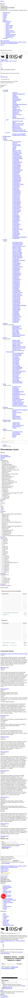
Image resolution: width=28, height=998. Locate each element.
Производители (6, 12)
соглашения (7, 863)
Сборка (7, 29)
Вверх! (2, 990)
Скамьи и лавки (6, 901)
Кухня (4, 384)
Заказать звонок (4, 59)
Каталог (2, 44)
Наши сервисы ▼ (7, 21)
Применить (3, 499)
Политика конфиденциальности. (10, 846)
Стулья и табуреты (7, 906)
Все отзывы (24, 653)
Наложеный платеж (10, 35)
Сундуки (5, 907)
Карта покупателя (10, 30)
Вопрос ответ (6, 923)
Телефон (3, 843)
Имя (2, 841)
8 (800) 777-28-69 (4, 61)
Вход (2, 40)
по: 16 (2, 459)
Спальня (5, 239)
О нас (4, 19)
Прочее (4, 429)
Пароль (3, 983)
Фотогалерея (6, 916)
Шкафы (5, 908)
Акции (4, 16)
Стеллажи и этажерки (8, 902)
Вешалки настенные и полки (9, 899)
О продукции (6, 920)
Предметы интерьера (7, 898)
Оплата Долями (9, 25)
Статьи (4, 918)
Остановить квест (4, 996)
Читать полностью (5, 667)
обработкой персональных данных (10, 967)
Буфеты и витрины (7, 887)
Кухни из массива (7, 895)
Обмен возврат (9, 26)
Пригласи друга (9, 37)
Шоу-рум (5, 20)
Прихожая (5, 407)
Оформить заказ (4, 76)
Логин (3, 981)
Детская (5, 337)
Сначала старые (10, 653)
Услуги (4, 914)
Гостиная (5, 139)
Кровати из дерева (7, 891)
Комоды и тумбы (7, 892)
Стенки (4, 903)
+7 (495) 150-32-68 (12, 61)
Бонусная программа (10, 31)
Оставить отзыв (18, 653)
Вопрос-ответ (9, 28)
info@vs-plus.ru (4, 877)
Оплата (7, 24)
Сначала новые (4, 653)
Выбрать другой (4, 7)
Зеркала (5, 889)
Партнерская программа (8, 925)
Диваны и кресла (7, 420)
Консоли (5, 893)
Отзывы (5, 17)
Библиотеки (5, 888)
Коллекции (5, 90)
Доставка (5, 13)
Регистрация (6, 40)
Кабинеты (5, 323)
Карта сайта (5, 921)
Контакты (5, 38)
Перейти (2, 994)
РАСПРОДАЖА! (7, 136)
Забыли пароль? (8, 988)
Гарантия (5, 15)
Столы (4, 905)
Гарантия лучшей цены (11, 34)
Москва (2, 1)
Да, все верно (11, 7)
